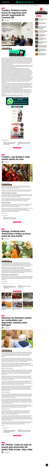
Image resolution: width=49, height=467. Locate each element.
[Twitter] (3, 49)
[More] (11, 49)
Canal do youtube (36, 5)
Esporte (32, 5)
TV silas (21, 5)
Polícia (26, 5)
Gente (29, 5)
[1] (46, 465)
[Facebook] (2, 49)
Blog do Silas (6, 20)
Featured (10, 283)
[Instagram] (6, 49)
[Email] (8, 49)
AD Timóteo (15, 5)
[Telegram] (9, 49)
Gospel (18, 5)
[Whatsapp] (5, 49)
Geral (23, 5)
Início (12, 5)
